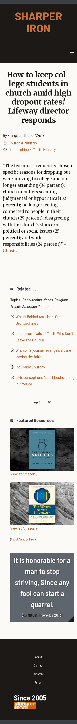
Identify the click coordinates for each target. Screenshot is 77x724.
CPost (9, 250)
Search (38, 674)
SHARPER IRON (38, 22)
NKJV (32, 615)
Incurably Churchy (30, 366)
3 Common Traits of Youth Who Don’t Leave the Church (44, 336)
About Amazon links (23, 539)
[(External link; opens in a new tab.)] (42, 448)
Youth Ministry (44, 149)
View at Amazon (22, 473)
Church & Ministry (22, 142)
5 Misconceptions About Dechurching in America (45, 380)
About (38, 657)
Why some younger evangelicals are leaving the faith (43, 353)
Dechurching (18, 149)
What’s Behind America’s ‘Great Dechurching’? (40, 319)
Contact (38, 665)
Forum (38, 682)
